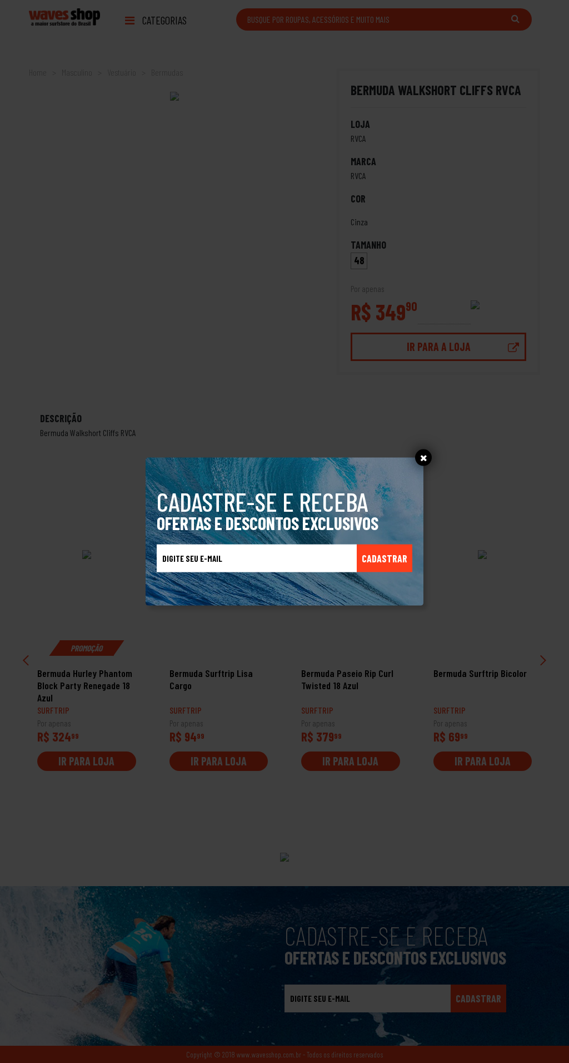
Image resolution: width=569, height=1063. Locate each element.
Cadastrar (384, 558)
